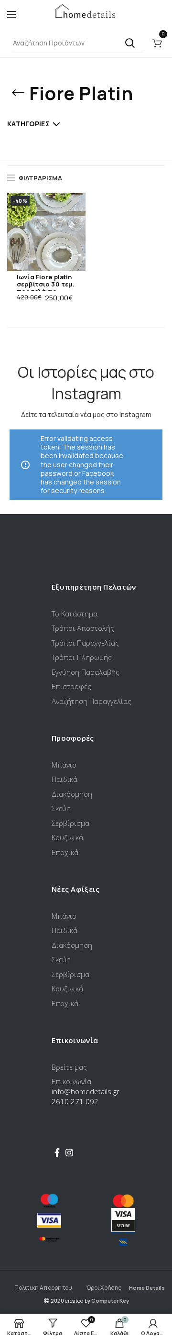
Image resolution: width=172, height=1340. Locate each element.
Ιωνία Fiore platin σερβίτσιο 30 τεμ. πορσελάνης (46, 284)
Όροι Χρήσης (103, 1288)
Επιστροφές (71, 686)
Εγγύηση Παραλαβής (85, 672)
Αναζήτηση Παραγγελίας (91, 701)
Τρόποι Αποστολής (83, 628)
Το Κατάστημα (74, 613)
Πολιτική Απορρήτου (43, 1288)
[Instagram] (69, 1152)
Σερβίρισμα (70, 823)
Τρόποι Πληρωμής (82, 657)
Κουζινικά (67, 837)
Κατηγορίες (28, 123)
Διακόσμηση (72, 794)
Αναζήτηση (130, 43)
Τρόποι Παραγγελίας (85, 643)
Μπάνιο (64, 764)
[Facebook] (57, 1152)
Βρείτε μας (69, 1067)
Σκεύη (61, 808)
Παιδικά (64, 779)
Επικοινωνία (71, 1081)
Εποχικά (65, 852)
